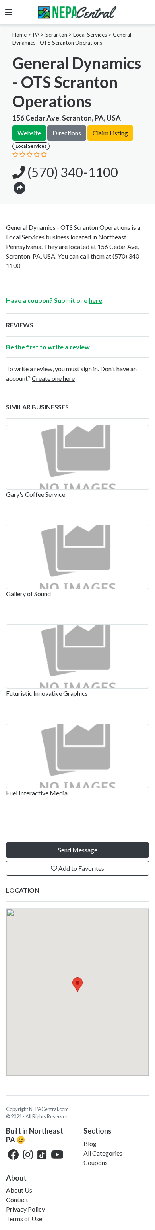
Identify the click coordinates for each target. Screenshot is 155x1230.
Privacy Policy (25, 1209)
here (95, 300)
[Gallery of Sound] (77, 557)
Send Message (77, 850)
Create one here (53, 378)
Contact (17, 1199)
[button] (19, 187)
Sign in (89, 368)
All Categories (102, 1153)
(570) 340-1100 (71, 172)
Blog (90, 1143)
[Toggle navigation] (8, 12)
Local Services (90, 34)
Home (19, 34)
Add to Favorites (80, 868)
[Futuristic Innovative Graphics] (77, 656)
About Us (19, 1190)
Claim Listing (110, 133)
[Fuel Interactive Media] (77, 756)
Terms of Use (24, 1218)
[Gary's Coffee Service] (77, 457)
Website (29, 133)
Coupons (95, 1162)
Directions (66, 133)
